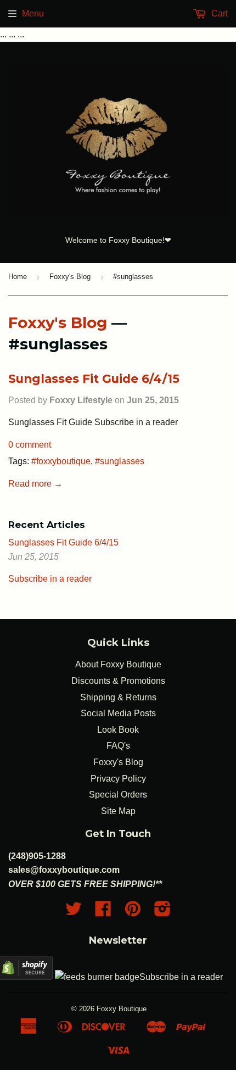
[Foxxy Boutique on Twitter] (73, 912)
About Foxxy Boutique (118, 664)
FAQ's (118, 745)
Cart (218, 13)
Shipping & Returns (118, 697)
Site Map (118, 811)
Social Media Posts (118, 713)
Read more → (35, 483)
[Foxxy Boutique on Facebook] (103, 912)
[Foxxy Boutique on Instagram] (162, 912)
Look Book (118, 729)
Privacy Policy (118, 778)
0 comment (29, 444)
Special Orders (118, 794)
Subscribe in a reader (50, 578)
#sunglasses (119, 461)
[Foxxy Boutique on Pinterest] (133, 912)
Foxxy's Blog (70, 276)
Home (17, 276)
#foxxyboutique (61, 461)
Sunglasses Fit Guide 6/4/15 (93, 378)
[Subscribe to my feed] (97, 977)
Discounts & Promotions (118, 681)
